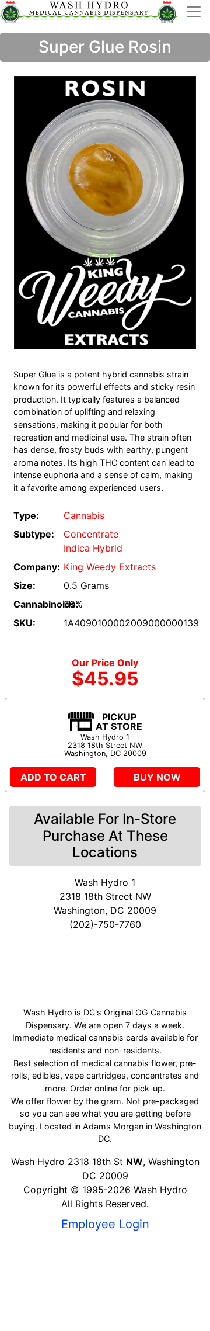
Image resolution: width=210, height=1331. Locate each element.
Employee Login (105, 1224)
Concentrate (91, 534)
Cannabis (84, 515)
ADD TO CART (53, 777)
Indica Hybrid (93, 548)
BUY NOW (157, 777)
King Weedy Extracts (110, 567)
